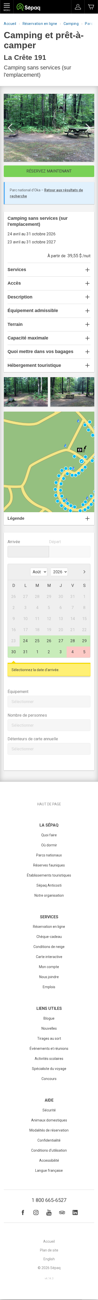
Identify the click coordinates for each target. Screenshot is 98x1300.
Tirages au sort (49, 1038)
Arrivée (14, 541)
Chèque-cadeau (49, 937)
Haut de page (49, 804)
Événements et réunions (49, 1049)
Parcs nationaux (49, 855)
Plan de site (49, 1250)
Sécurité (49, 1110)
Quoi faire (49, 835)
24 (25, 640)
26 (49, 640)
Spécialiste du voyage (49, 1069)
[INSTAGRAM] (36, 1212)
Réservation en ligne (40, 24)
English (49, 1259)
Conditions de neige (49, 947)
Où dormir (49, 845)
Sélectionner (23, 701)
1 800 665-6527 (49, 1200)
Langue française (49, 1170)
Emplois (49, 987)
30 (13, 651)
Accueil (10, 24)
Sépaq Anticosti (49, 885)
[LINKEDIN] (75, 1212)
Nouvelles (49, 1028)
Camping (71, 24)
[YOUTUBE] (49, 1212)
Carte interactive (49, 957)
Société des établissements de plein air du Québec (28, 7)
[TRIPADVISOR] (62, 1212)
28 (72, 640)
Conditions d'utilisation (49, 1150)
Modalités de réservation (49, 1130)
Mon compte (49, 967)
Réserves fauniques (49, 865)
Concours (49, 1079)
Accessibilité (49, 1160)
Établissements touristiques (49, 875)
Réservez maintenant (49, 171)
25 (37, 640)
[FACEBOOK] (23, 1212)
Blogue (49, 1018)
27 (61, 640)
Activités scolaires (49, 1059)
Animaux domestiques (49, 1120)
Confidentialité (49, 1140)
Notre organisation (49, 895)
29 (84, 640)
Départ (55, 541)
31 (25, 651)
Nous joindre (49, 977)
